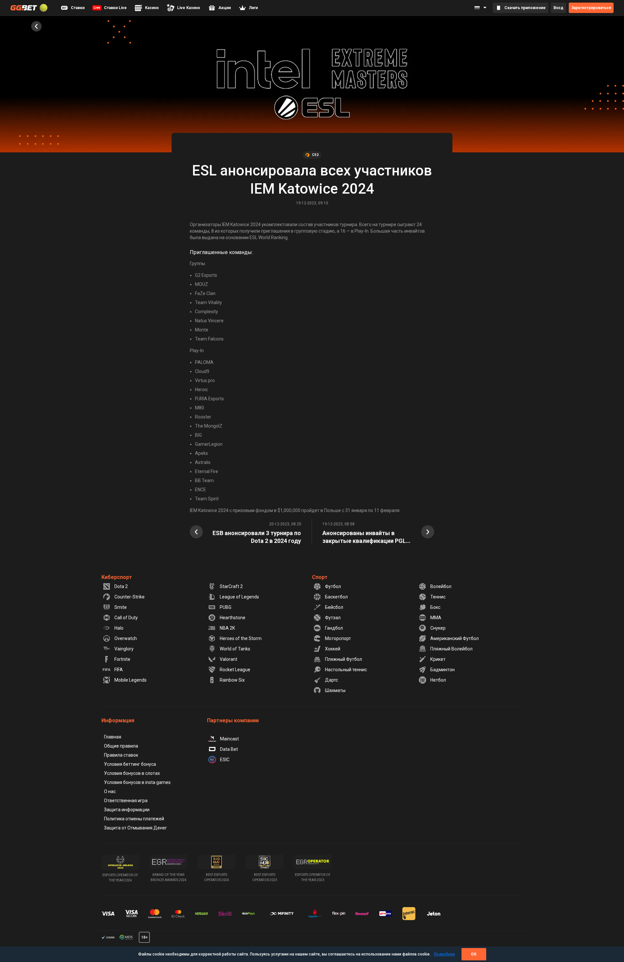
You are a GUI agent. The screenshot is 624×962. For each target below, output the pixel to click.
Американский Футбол (454, 638)
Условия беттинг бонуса (130, 764)
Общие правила (121, 746)
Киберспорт (116, 577)
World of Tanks (235, 648)
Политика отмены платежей (134, 818)
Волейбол (440, 586)
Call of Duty (126, 617)
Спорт (320, 577)
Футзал (333, 617)
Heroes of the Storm (241, 638)
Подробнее (444, 954)
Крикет (438, 659)
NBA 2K (227, 628)
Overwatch (125, 638)
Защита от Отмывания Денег (135, 827)
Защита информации (127, 809)
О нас (110, 791)
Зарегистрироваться (591, 8)
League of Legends (239, 596)
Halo (119, 628)
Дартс (331, 680)
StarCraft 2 (231, 586)
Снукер (438, 628)
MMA (435, 617)
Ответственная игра (126, 800)
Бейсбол (334, 607)
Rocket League (235, 669)
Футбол (333, 586)
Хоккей (332, 648)
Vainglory (124, 648)
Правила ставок (121, 755)
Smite (120, 607)
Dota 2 (121, 586)
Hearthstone (232, 617)
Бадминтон (442, 669)
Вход (558, 8)
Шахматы (335, 690)
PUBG (225, 607)
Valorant (228, 659)
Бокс (435, 607)
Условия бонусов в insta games (137, 782)
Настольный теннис (346, 669)
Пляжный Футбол (343, 659)
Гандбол (334, 628)
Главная (112, 736)
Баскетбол (336, 596)
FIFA (118, 669)
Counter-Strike (129, 596)
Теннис (438, 596)
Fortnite (122, 659)
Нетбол (438, 680)
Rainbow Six (232, 680)
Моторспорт (338, 638)
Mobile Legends (130, 680)
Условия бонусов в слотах (132, 773)
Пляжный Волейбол (451, 648)
